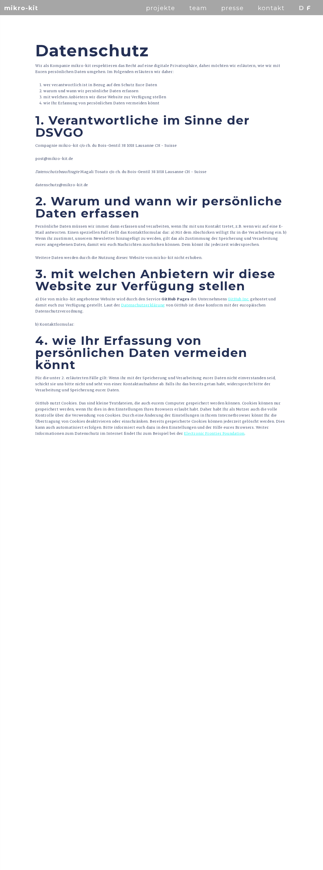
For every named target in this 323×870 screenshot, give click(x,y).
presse (232, 8)
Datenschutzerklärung (143, 305)
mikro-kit (21, 8)
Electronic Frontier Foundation (214, 433)
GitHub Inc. (238, 299)
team (198, 8)
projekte (160, 8)
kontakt (271, 8)
